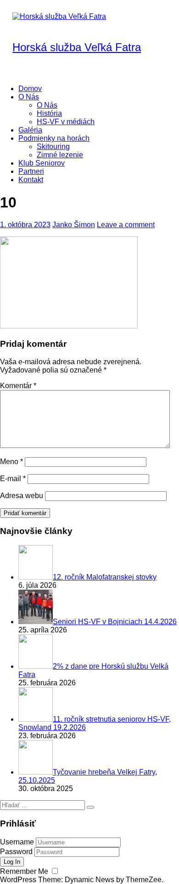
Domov (30, 88)
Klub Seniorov (41, 163)
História (49, 113)
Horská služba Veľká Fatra (76, 47)
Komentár (18, 386)
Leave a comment (126, 225)
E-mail (13, 478)
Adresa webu (21, 495)
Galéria (30, 130)
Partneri (31, 171)
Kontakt (30, 180)
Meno (11, 461)
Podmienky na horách (54, 138)
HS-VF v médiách (66, 122)
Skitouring (53, 146)
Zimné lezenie (60, 155)
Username (17, 842)
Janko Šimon (73, 225)
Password (16, 851)
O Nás (28, 97)
